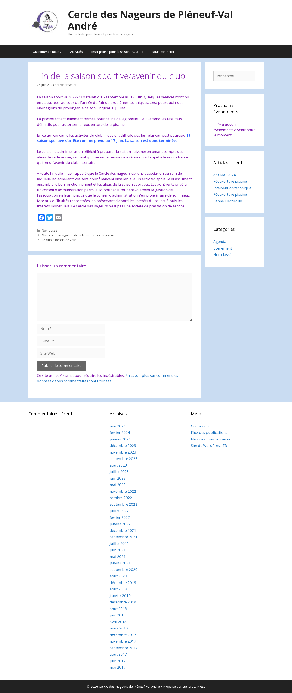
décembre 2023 (123, 445)
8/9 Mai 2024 (224, 174)
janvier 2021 (120, 562)
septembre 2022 (123, 504)
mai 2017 (118, 667)
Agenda (219, 241)
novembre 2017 (123, 641)
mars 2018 (119, 628)
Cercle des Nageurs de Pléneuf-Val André (150, 20)
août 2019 (118, 589)
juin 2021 (118, 549)
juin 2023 (118, 478)
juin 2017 (118, 660)
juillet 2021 (119, 543)
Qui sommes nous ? (47, 51)
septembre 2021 (123, 536)
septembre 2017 (123, 647)
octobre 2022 (121, 497)
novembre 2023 (123, 452)
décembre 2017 (123, 634)
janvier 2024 (120, 439)
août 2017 (118, 654)
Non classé (49, 230)
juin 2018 (118, 615)
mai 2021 (118, 556)
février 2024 (120, 432)
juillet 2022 (119, 510)
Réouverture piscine (230, 181)
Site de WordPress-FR (209, 445)
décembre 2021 (123, 530)
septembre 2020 (123, 569)
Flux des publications (209, 432)
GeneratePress (194, 686)
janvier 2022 (120, 523)
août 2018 (118, 608)
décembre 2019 (123, 582)
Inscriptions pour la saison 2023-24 (117, 51)
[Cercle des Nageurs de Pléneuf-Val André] (45, 22)
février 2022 (120, 517)
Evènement (222, 248)
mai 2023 (118, 484)
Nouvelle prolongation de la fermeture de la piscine (78, 235)
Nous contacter (163, 51)
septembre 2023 (123, 458)
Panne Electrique (227, 200)
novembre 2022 (123, 491)
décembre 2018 (123, 602)
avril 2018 (118, 621)
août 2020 (118, 575)
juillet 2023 (119, 471)
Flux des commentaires (210, 439)
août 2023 (118, 465)
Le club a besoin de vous (59, 240)
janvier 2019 (120, 595)
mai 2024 (118, 426)
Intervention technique (232, 187)
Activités (76, 51)
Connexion (200, 426)
